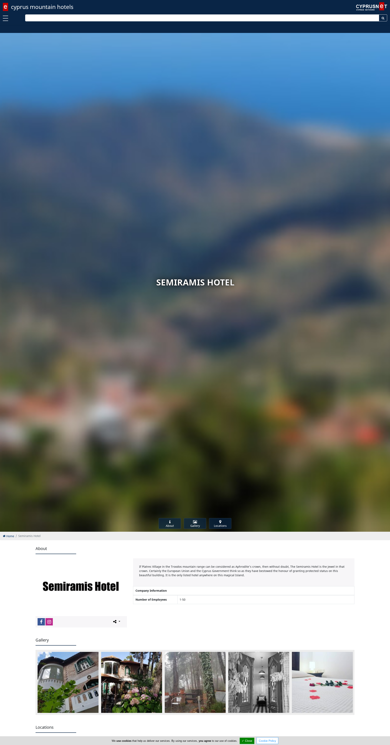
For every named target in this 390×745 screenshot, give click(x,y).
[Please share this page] (116, 621)
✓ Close (247, 740)
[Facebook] (41, 621)
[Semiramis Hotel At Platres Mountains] (258, 682)
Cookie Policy (267, 740)
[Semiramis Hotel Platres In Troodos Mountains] (195, 682)
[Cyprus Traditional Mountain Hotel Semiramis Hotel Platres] (131, 682)
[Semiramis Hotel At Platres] (68, 682)
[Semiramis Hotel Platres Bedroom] (322, 682)
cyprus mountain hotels (42, 7)
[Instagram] (49, 621)
